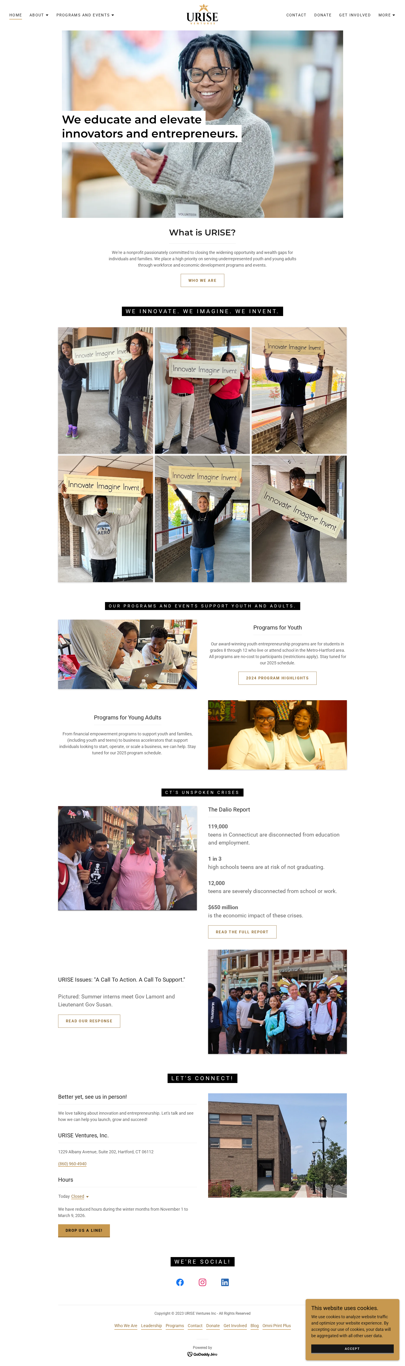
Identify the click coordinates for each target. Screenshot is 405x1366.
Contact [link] (296, 15)
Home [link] (15, 15)
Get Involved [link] (355, 15)
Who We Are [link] (125, 1325)
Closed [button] (77, 1196)
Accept (352, 1349)
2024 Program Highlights (277, 678)
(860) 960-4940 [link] (72, 1163)
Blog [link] (255, 1325)
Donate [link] (323, 15)
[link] (202, 14)
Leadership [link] (151, 1325)
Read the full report (242, 932)
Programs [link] (175, 1325)
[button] (39, 15)
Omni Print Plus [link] (276, 1325)
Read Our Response (89, 1021)
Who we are (202, 280)
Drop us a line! (84, 1230)
